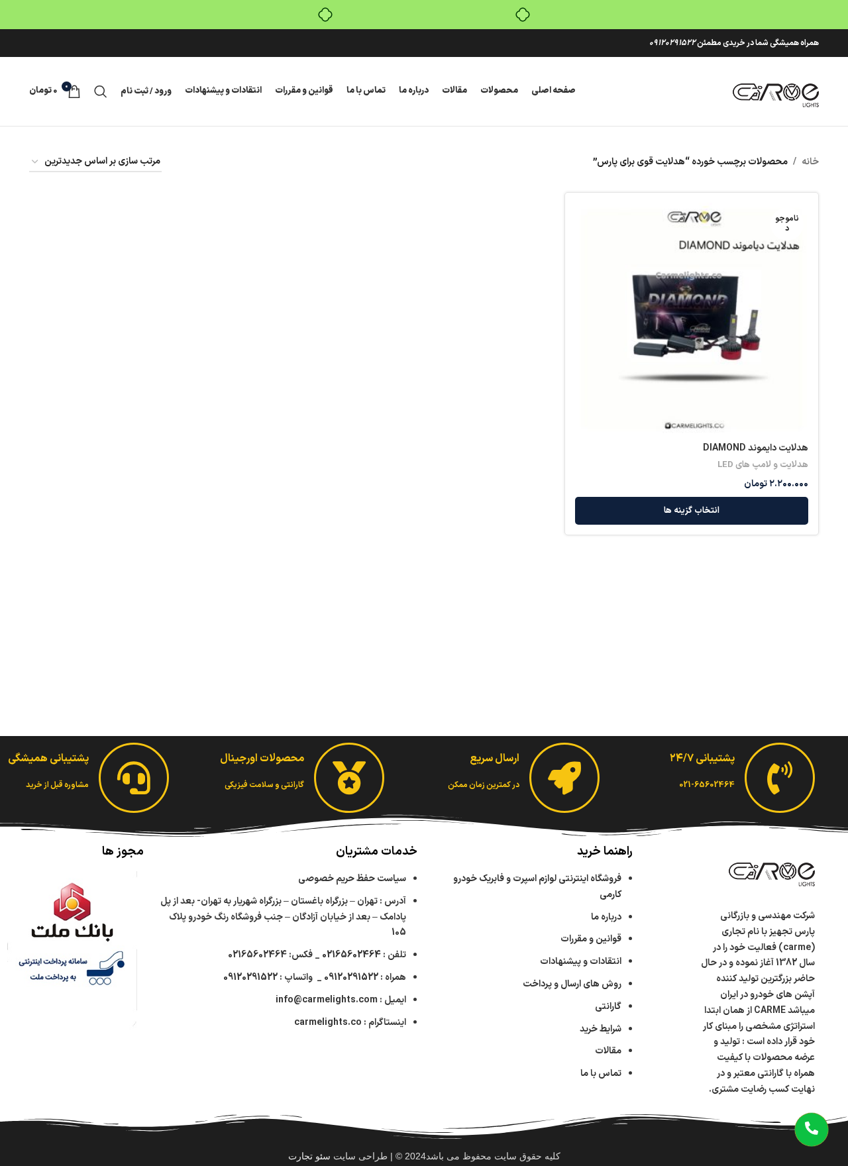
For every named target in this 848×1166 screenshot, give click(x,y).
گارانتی (608, 1007)
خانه (810, 162)
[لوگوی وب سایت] (776, 91)
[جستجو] (100, 91)
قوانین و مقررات (590, 939)
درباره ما (606, 917)
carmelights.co (328, 1023)
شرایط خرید (600, 1029)
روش (572, 984)
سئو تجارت (309, 1156)
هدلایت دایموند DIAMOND (755, 448)
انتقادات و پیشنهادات (580, 962)
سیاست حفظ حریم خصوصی (352, 879)
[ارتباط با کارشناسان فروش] (811, 1129)
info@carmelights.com (327, 1000)
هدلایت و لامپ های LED (762, 465)
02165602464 (351, 955)
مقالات (607, 1051)
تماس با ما (600, 1074)
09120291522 (672, 43)
